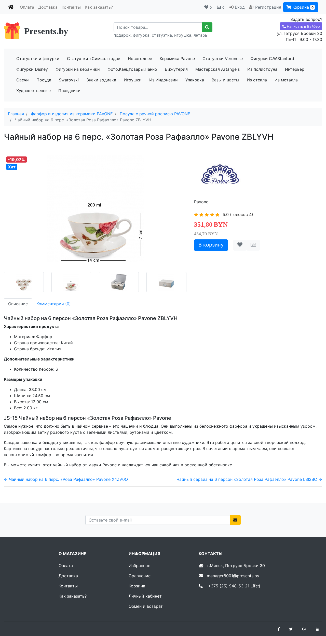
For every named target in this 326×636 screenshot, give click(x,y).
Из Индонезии (163, 79)
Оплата (27, 7)
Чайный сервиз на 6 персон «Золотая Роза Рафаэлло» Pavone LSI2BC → (249, 479)
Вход (240, 7)
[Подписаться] (235, 520)
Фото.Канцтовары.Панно (132, 69)
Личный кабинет (145, 596)
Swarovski (69, 79)
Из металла (286, 79)
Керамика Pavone (177, 58)
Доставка (48, 7)
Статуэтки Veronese (222, 58)
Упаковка (194, 79)
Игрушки (133, 79)
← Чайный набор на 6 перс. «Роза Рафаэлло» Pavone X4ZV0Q (66, 479)
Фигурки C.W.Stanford (272, 58)
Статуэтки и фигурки (37, 58)
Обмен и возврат (146, 606)
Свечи (22, 79)
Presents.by (46, 31)
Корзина (302, 7)
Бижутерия (176, 69)
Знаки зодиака (101, 79)
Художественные (33, 90)
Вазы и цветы (225, 79)
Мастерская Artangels (217, 69)
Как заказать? (99, 7)
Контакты (71, 7)
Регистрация (268, 7)
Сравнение (140, 575)
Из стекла (257, 79)
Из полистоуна (262, 69)
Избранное (139, 565)
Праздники (69, 90)
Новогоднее (140, 58)
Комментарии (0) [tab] (53, 303)
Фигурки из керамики (78, 69)
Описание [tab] (18, 303)
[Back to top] (314, 611)
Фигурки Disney (32, 69)
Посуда (43, 79)
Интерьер (294, 69)
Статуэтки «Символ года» (93, 58)
